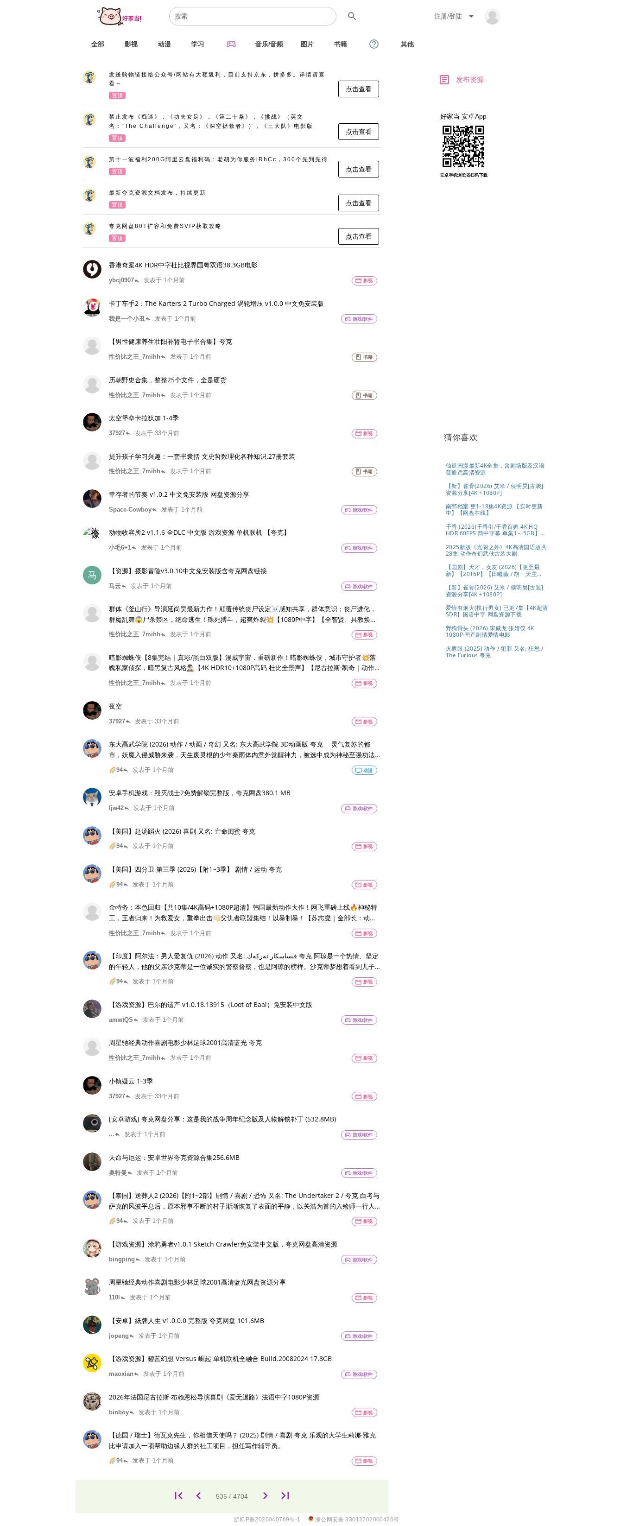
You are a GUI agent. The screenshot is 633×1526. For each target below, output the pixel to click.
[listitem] (232, 86)
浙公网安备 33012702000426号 (356, 1519)
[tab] (97, 44)
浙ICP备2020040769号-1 (267, 1519)
